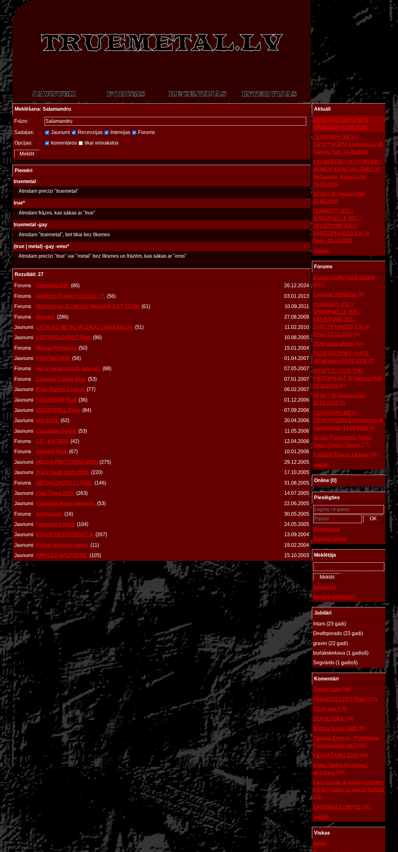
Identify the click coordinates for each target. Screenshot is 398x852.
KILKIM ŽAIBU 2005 (340, 755)
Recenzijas (89, 132)
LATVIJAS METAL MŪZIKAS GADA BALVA (85, 327)
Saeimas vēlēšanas (338, 294)
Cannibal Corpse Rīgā (61, 379)
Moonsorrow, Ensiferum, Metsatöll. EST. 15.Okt (88, 306)
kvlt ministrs (49, 514)
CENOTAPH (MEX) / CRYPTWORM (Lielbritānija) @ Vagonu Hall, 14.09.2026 (348, 144)
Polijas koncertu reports (62, 545)
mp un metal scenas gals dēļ (68, 368)
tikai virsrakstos (100, 142)
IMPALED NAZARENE (62, 555)
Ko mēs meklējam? (334, 597)
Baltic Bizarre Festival (61, 389)
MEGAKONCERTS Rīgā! (64, 483)
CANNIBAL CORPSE (342, 807)
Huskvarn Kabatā (56, 524)
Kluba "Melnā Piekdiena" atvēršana (340, 768)
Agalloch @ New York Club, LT (71, 296)
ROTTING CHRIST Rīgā (64, 337)
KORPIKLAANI (53, 358)
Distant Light (332, 689)
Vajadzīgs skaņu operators (66, 503)
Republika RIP (53, 285)
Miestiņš (46, 317)
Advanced (324, 587)
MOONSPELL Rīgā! (58, 410)
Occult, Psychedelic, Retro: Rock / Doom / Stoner (343, 441)
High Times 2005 (55, 493)
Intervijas (119, 132)
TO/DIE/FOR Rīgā (56, 400)
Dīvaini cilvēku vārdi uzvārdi (344, 281)
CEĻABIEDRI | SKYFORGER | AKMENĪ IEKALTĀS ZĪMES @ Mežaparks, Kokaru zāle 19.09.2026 (347, 173)
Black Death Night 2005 (63, 472)
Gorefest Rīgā (52, 451)
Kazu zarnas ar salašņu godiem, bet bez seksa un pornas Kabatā (348, 790)
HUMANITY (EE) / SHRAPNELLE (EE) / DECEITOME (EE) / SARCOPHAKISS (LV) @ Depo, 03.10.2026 (341, 225)
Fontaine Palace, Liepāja (345, 454)
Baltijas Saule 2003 (339, 728)
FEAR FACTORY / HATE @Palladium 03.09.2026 (341, 123)
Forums (146, 132)
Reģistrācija (326, 529)
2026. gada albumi (338, 344)
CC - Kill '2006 (52, 441)
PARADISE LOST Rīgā (345, 699)
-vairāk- (321, 250)
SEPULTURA (333, 718)
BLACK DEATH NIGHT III (65, 534)
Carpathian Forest (56, 431)
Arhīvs (320, 843)
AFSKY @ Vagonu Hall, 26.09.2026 (339, 197)
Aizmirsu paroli (329, 538)
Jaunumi (60, 132)
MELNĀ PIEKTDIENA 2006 (67, 462)
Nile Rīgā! (47, 420)
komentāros (63, 142)
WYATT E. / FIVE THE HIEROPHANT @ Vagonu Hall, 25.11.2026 (347, 378)
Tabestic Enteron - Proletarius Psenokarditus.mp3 (345, 741)
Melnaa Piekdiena (56, 348)
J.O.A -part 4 (330, 709)
